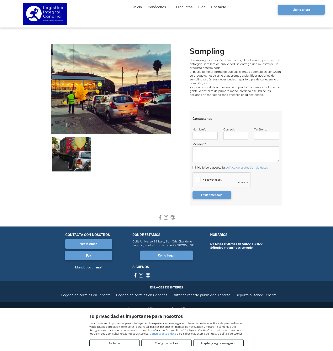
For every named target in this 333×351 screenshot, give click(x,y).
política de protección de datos (246, 167)
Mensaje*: (200, 144)
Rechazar (114, 343)
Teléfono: (260, 129)
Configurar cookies (166, 343)
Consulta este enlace (163, 333)
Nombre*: (199, 129)
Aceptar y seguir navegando (218, 343)
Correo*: (229, 129)
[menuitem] (137, 7)
